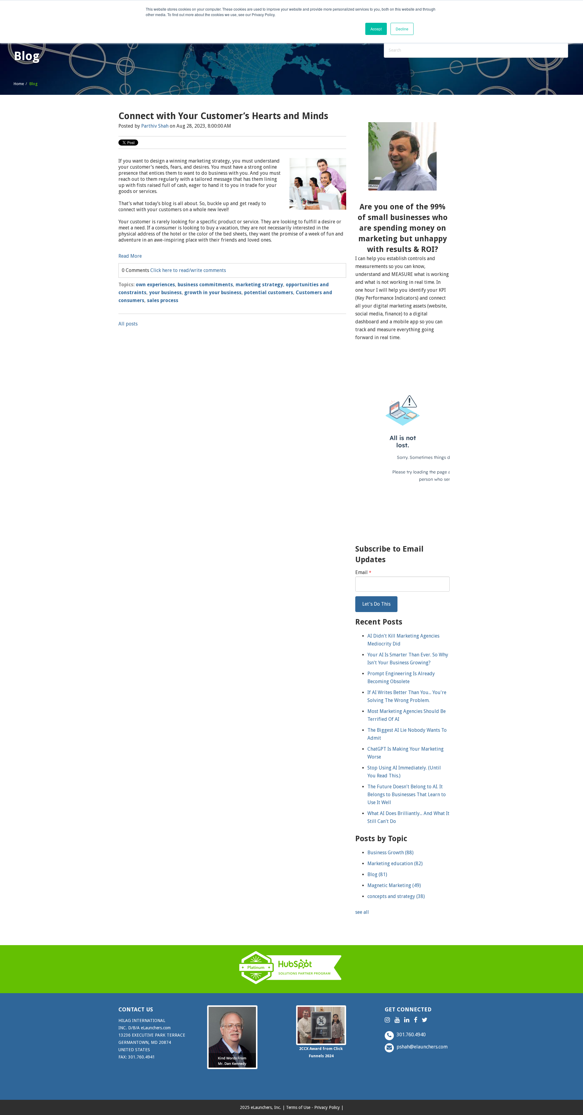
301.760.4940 (410, 1035)
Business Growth (390, 852)
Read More (130, 256)
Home (19, 83)
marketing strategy (259, 284)
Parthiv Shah (155, 126)
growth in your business (212, 292)
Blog (377, 874)
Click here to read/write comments (188, 270)
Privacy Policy (327, 1107)
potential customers (268, 292)
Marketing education (395, 863)
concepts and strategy (396, 896)
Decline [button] (402, 28)
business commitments (205, 284)
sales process (162, 300)
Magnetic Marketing (394, 885)
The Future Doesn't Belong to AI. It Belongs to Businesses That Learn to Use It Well (406, 794)
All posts (128, 324)
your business (165, 292)
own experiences (155, 284)
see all (362, 912)
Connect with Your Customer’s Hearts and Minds (223, 116)
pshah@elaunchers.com (421, 1047)
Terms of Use (298, 1107)
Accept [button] (376, 28)
